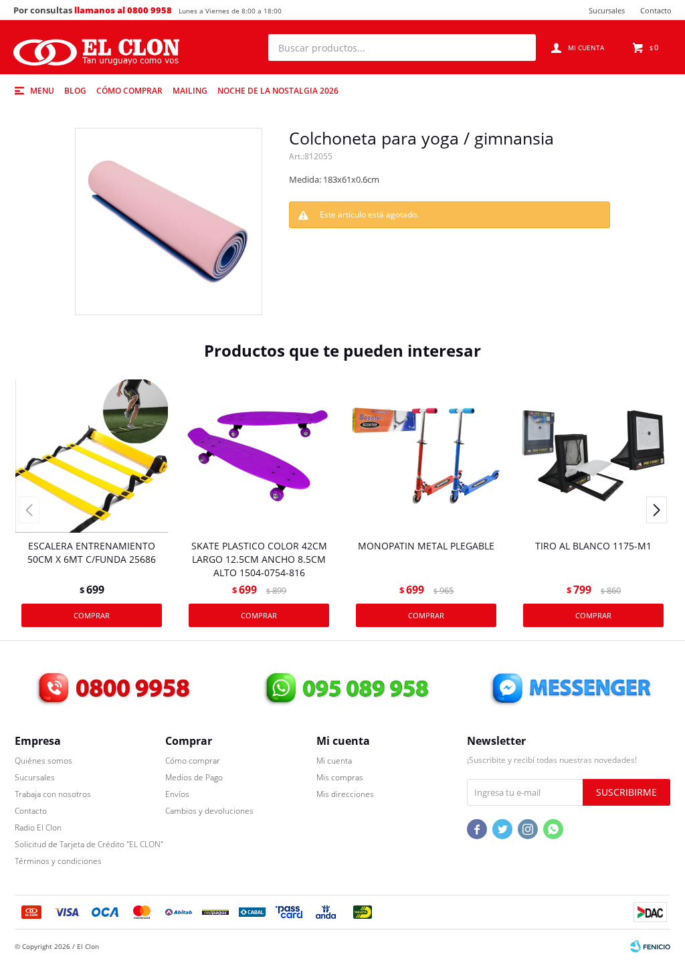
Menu (42, 90)
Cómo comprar (129, 90)
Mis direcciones (345, 794)
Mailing (190, 90)
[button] (519, 47)
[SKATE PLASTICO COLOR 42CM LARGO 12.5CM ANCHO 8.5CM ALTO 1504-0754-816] (259, 456)
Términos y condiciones (58, 861)
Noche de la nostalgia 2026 (277, 90)
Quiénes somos (43, 760)
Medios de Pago (194, 777)
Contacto (656, 10)
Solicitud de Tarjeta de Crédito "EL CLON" (89, 844)
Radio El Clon (38, 827)
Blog (75, 90)
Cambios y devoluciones (209, 810)
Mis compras (339, 777)
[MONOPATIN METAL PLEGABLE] (426, 456)
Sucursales (607, 10)
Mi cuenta (334, 760)
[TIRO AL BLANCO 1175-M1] (593, 456)
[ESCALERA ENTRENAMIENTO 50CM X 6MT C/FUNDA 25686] (92, 456)
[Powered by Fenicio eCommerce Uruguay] (650, 946)
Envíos (177, 794)
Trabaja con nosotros (53, 794)
